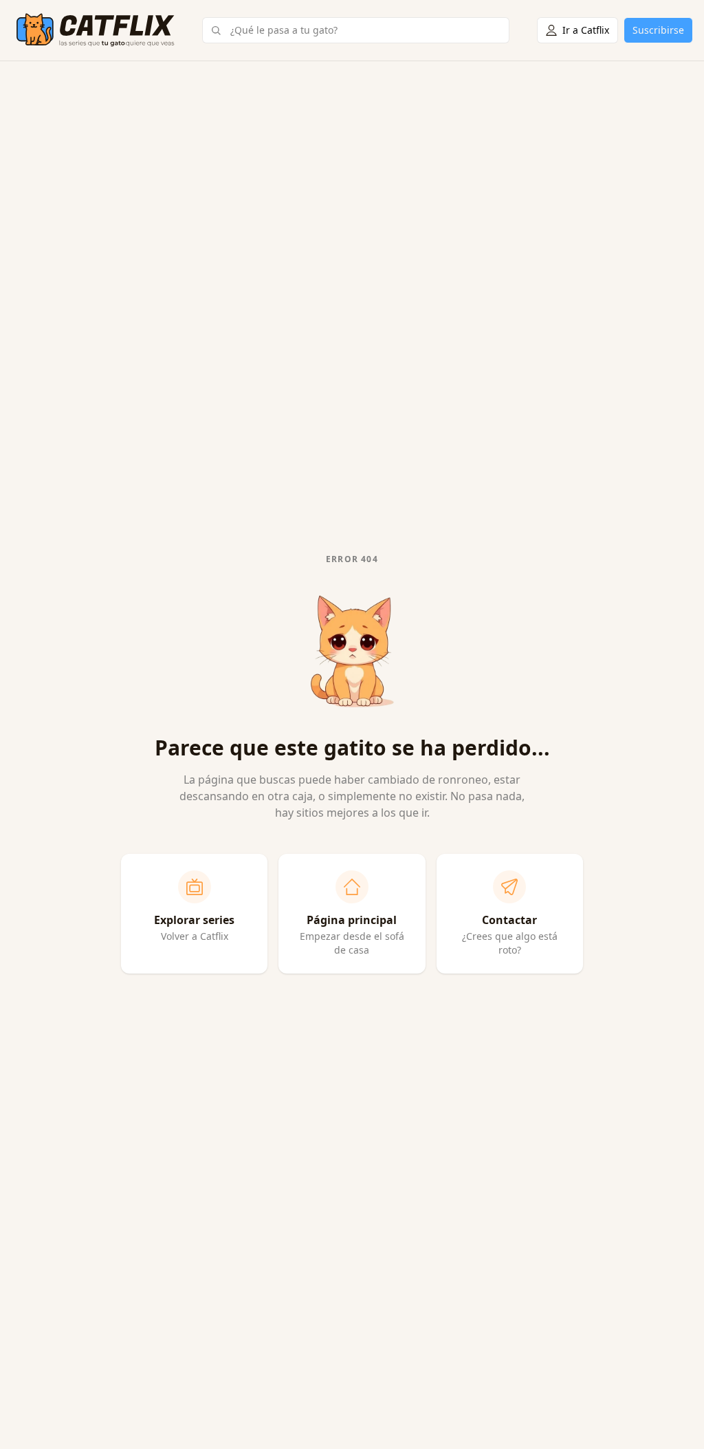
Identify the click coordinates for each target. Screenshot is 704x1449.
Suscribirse (658, 29)
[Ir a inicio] (95, 30)
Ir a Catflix (585, 29)
